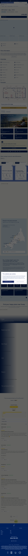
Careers (2, 534)
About (1, 530)
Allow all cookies (8, 281)
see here (2, 547)
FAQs (10, 530)
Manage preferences (20, 281)
